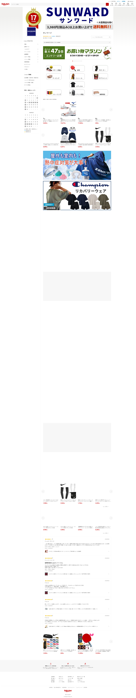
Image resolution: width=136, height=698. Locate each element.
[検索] (107, 4)
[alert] (77, 42)
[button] (131, 1)
